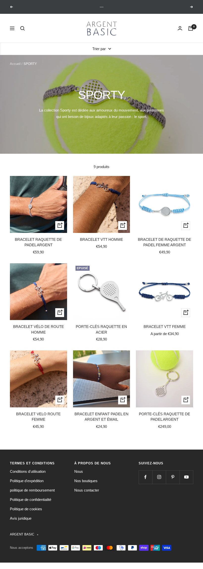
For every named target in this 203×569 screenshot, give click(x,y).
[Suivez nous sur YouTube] (186, 477)
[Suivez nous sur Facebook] (145, 477)
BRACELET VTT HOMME (101, 239)
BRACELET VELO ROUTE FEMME (38, 417)
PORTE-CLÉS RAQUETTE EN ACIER (101, 329)
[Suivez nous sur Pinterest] (172, 477)
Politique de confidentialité (30, 499)
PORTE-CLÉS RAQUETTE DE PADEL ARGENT (164, 417)
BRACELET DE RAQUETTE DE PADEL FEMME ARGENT (164, 242)
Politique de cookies (26, 509)
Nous (78, 471)
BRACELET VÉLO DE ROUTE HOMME (38, 329)
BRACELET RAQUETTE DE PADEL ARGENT (38, 242)
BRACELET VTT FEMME (165, 326)
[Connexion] (180, 28)
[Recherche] (22, 28)
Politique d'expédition (27, 481)
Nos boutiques (86, 481)
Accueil (15, 64)
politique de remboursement (32, 490)
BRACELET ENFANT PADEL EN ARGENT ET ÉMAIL (101, 417)
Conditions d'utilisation (28, 471)
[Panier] (190, 28)
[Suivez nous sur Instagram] (159, 477)
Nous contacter (86, 490)
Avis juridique (20, 518)
